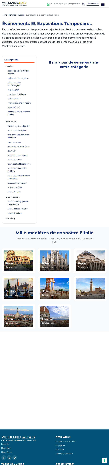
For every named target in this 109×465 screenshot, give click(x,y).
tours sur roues (14, 142)
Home (4, 15)
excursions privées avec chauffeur (18, 136)
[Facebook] (3, 457)
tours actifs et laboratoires (19, 164)
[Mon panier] (83, 4)
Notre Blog (6, 448)
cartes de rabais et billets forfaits (18, 72)
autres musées (14, 98)
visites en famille (15, 159)
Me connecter (93, 4)
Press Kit (5, 444)
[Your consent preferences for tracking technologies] (104, 460)
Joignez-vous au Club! (65, 441)
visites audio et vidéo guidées (17, 169)
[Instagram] (9, 457)
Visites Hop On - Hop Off (18, 126)
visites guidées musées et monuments (19, 177)
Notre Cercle (6, 452)
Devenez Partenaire (64, 453)
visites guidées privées (17, 155)
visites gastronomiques (18, 209)
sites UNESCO (14, 107)
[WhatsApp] (48, 3)
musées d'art (13, 90)
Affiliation (60, 449)
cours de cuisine (15, 213)
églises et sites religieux (18, 78)
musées (21, 15)
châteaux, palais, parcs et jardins (19, 113)
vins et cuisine (13, 197)
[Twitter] (14, 457)
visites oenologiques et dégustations (18, 203)
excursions (11, 121)
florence (12, 15)
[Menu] (103, 4)
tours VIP (12, 151)
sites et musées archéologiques (14, 84)
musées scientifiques (17, 94)
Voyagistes (60, 445)
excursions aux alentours (19, 146)
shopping (10, 218)
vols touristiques (15, 187)
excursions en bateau (17, 183)
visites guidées (14, 192)
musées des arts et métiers (19, 103)
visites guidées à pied (17, 130)
